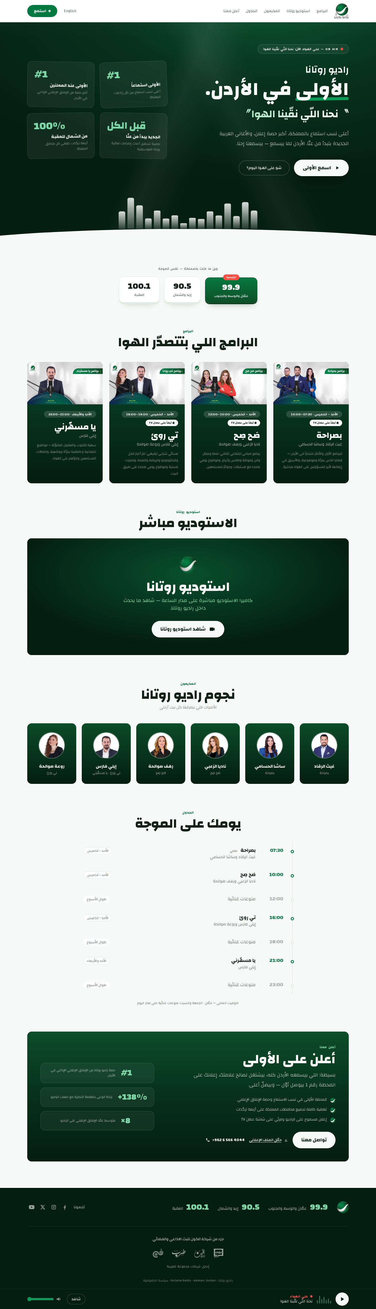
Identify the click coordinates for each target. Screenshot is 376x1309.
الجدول (251, 11)
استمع (40, 11)
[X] (42, 1207)
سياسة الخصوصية (155, 1280)
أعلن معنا (231, 11)
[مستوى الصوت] (59, 1299)
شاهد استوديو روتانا (183, 629)
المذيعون (272, 11)
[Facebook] (64, 1207)
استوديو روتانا (298, 11)
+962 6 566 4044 (228, 1140)
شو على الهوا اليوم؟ (264, 167)
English (70, 11)
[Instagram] (53, 1207)
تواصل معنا (314, 1139)
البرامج (322, 11)
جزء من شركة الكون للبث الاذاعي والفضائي (188, 1239)
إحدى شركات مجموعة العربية (188, 1266)
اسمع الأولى (317, 167)
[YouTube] (31, 1207)
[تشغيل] (342, 1299)
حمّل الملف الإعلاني (265, 1140)
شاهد (76, 1299)
